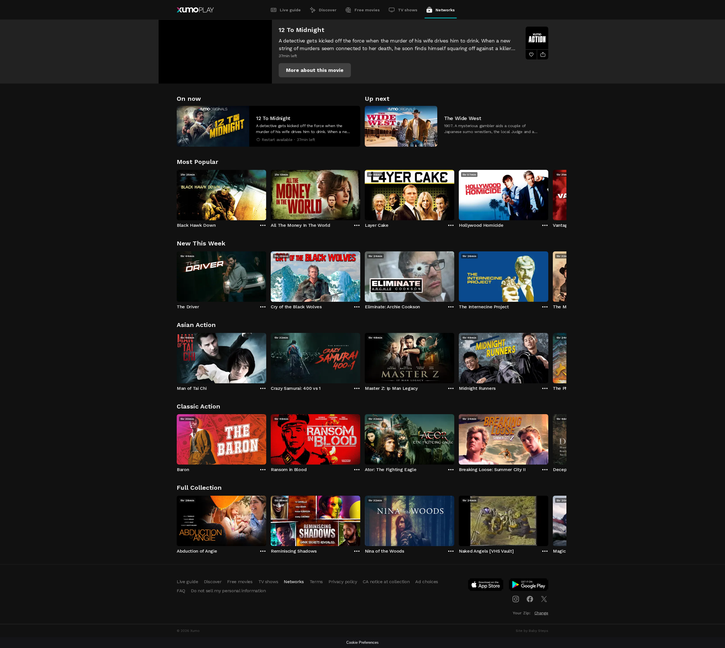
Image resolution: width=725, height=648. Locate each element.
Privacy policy (343, 581)
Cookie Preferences (362, 642)
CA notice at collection (386, 581)
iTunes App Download (486, 586)
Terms (316, 581)
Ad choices (426, 581)
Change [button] (541, 613)
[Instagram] (515, 599)
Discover (327, 10)
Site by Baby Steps (532, 631)
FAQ (181, 590)
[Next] (548, 193)
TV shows (407, 10)
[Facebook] (530, 599)
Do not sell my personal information (228, 590)
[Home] (195, 9)
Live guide (290, 10)
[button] (315, 70)
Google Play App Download (528, 586)
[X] (544, 599)
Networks (445, 10)
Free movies (367, 10)
